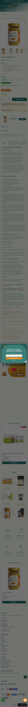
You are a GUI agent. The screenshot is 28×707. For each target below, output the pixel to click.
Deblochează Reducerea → (14, 358)
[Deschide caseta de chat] (25, 700)
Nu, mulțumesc (14, 360)
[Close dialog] (26, 344)
